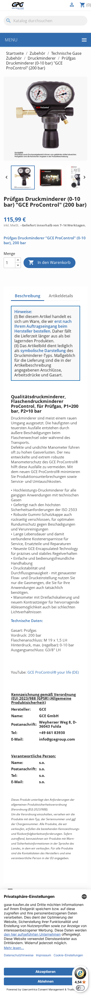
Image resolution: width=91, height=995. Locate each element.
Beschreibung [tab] (27, 295)
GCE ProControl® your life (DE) (53, 672)
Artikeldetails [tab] (61, 295)
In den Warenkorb (49, 262)
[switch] (80, 988)
